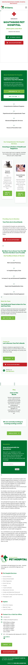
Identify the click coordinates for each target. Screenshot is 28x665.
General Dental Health (8, 579)
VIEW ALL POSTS (13, 433)
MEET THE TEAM (13, 96)
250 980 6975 (10, 371)
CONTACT (5, 644)
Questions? (8, 358)
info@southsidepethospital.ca (10, 619)
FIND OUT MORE (7, 193)
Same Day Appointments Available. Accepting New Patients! (13, 2)
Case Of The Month (8, 609)
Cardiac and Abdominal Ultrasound (11, 592)
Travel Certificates (7, 587)
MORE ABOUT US (13, 91)
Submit (17, 469)
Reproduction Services (8, 590)
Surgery (5, 585)
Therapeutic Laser (7, 596)
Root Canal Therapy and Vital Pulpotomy (13, 594)
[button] (26, 7)
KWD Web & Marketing (20, 663)
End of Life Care (7, 583)
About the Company (8, 605)
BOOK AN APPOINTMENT (15, 42)
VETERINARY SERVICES (15, 37)
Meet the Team (6, 607)
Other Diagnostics (7, 581)
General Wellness (7, 576)
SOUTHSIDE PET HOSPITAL (18, 658)
